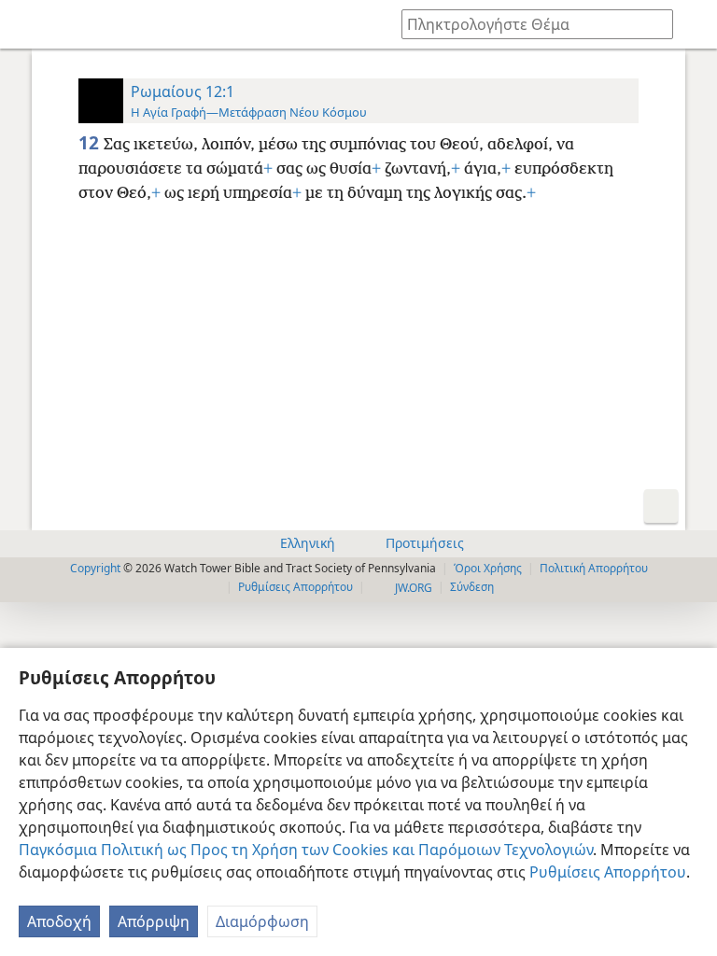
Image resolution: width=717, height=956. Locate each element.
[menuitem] (28, 24)
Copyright (95, 568)
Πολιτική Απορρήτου (594, 568)
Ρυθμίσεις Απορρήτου (607, 872)
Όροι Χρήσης (488, 568)
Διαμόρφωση (262, 921)
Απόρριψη (154, 921)
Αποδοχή (59, 921)
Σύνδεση (472, 587)
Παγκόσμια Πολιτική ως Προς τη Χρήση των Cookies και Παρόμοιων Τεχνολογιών (306, 849)
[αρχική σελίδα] (28, 24)
